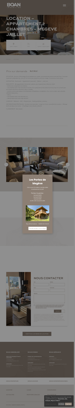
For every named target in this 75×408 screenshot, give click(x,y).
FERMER (50, 176)
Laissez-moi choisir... (51, 404)
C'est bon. (68, 404)
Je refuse (61, 404)
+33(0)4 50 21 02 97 (43, 224)
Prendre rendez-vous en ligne (37, 228)
